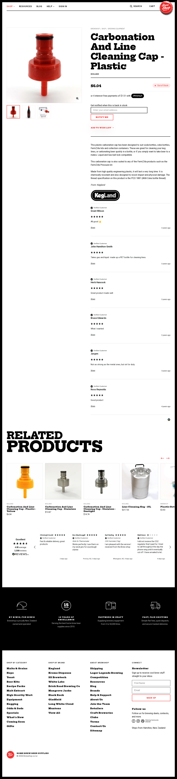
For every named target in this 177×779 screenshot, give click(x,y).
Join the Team (100, 704)
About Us (96, 699)
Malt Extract (16, 690)
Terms (94, 721)
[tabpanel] (44, 65)
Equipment (14, 699)
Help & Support (100, 695)
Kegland (54, 668)
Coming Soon (16, 721)
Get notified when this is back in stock (109, 105)
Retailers (96, 708)
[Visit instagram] (137, 720)
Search (137, 6)
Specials (13, 712)
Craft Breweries (101, 712)
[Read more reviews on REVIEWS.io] (20, 554)
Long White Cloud (60, 704)
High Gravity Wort (19, 695)
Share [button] (93, 228)
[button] (35, 547)
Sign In (63, 6)
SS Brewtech (57, 677)
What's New (15, 717)
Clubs (94, 717)
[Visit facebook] (133, 720)
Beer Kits (13, 681)
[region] (102, 547)
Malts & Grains (17, 668)
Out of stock (101, 485)
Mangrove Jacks (59, 690)
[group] (130, 221)
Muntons (54, 708)
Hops (10, 672)
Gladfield (54, 699)
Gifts (10, 726)
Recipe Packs (16, 686)
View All (54, 712)
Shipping (96, 668)
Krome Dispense (59, 672)
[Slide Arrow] (162, 458)
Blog (39, 6)
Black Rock (56, 695)
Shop (10, 6)
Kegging (12, 704)
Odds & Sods (15, 708)
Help (49, 6)
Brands (95, 690)
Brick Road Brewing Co (64, 686)
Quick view (25, 478)
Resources (25, 6)
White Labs (56, 681)
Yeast (11, 677)
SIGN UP (151, 698)
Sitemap (96, 730)
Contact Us (98, 726)
